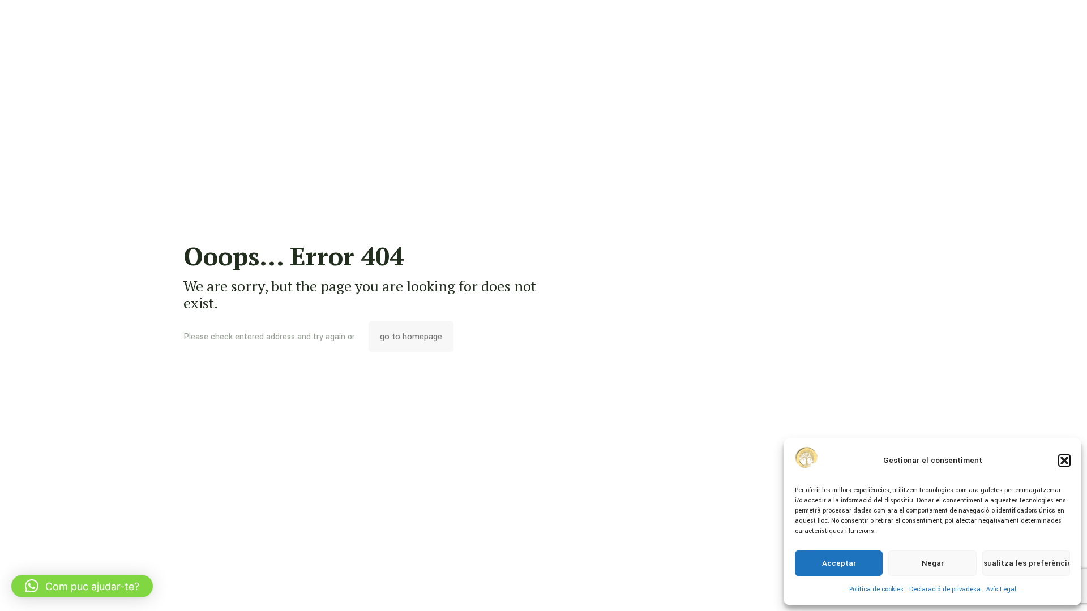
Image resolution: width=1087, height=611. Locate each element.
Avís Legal (1001, 589)
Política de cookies (876, 589)
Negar (933, 563)
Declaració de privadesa (945, 589)
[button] (1064, 460)
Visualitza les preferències (1026, 563)
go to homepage (411, 336)
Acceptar (839, 563)
